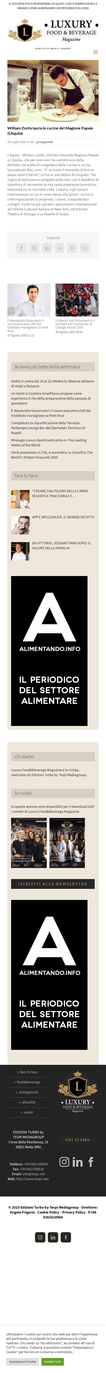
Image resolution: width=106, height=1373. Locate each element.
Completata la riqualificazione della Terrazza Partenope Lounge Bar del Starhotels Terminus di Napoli (48, 427)
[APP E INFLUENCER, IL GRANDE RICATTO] (20, 525)
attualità (28, 1102)
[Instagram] (64, 1162)
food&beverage (28, 1082)
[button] (11, 311)
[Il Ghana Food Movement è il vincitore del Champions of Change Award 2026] (77, 286)
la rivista (23, 793)
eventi (28, 1112)
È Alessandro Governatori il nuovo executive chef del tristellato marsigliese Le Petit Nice (27, 325)
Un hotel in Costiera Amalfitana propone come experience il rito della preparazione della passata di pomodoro (51, 398)
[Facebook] (91, 1162)
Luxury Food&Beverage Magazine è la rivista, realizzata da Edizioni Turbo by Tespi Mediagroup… (50, 772)
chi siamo (24, 756)
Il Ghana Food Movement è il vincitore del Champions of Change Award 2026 (74, 324)
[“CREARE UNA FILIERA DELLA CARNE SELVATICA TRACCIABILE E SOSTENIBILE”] (20, 499)
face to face (26, 475)
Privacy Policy (73, 1212)
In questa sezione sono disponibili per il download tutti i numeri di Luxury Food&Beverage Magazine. (52, 809)
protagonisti (44, 142)
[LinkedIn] (78, 1162)
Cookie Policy (48, 1212)
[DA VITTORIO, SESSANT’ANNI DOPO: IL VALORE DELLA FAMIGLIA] (20, 551)
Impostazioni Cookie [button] (22, 1361)
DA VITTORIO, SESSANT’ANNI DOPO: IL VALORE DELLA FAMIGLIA (61, 546)
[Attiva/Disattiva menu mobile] (96, 52)
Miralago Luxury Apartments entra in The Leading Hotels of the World (49, 443)
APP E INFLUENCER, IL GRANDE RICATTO (63, 517)
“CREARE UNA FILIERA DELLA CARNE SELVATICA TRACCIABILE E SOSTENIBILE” (60, 494)
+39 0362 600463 (36, 1164)
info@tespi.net (33, 1174)
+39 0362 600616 (32, 1169)
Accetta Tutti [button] (52, 1361)
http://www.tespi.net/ (32, 1179)
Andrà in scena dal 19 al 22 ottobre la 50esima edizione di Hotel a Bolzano (52, 384)
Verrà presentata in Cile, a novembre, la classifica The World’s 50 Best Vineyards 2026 (52, 455)
